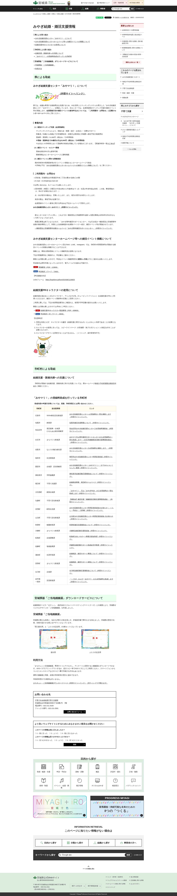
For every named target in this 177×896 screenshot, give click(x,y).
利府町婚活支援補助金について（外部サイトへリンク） (90, 525)
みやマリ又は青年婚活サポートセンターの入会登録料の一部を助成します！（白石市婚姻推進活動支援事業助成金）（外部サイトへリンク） (91, 439)
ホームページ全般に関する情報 (116, 884)
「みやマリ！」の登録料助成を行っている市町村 (53, 56)
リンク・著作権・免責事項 (115, 877)
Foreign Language (88, 2)
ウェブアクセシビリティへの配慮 (117, 880)
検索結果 (125, 97)
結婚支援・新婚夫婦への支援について (49, 53)
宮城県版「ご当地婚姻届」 (45, 65)
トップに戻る (39, 8)
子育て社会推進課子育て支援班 (46, 700)
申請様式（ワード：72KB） (49, 272)
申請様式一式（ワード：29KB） (53, 314)
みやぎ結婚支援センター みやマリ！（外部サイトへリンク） (55, 207)
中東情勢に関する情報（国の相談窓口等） (132, 42)
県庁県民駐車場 (93, 886)
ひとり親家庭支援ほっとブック (131, 131)
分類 (70, 8)
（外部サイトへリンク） (72, 93)
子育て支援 (60, 14)
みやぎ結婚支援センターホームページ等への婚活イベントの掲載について (62, 42)
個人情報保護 (134, 877)
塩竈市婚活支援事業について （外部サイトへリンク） (89, 423)
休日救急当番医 (135, 2)
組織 (86, 8)
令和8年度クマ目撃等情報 (130, 30)
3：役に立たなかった (70, 733)
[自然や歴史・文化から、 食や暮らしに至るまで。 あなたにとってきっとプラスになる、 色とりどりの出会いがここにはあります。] (60, 812)
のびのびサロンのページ (130, 116)
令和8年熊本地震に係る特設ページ (132, 35)
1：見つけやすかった (45, 740)
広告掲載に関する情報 (137, 880)
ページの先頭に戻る (88, 868)
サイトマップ (111, 887)
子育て (53, 14)
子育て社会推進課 (128, 88)
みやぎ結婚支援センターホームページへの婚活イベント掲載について (72, 165)
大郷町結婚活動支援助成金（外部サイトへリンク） (88, 531)
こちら (111, 143)
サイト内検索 (113, 8)
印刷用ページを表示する (122, 17)
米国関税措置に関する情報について (132, 49)
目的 (54, 8)
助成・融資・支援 (128, 93)
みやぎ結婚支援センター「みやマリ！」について (53, 38)
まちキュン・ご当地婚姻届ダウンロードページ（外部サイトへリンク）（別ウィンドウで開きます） (70, 683)
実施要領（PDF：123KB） (49, 267)
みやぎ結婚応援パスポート (131, 77)
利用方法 (38, 69)
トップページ (37, 14)
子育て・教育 (46, 14)
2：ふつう (54, 733)
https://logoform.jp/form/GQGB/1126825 (60, 280)
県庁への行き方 (77, 886)
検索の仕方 (141, 8)
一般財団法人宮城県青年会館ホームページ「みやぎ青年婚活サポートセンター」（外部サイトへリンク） (74, 228)
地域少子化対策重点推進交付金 (132, 82)
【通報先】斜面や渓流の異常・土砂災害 (132, 55)
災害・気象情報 (118, 2)
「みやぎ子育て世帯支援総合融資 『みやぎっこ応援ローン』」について (131, 123)
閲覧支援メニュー (104, 2)
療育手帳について (128, 143)
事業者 (102, 8)
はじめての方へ (135, 884)
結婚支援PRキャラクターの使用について (50, 45)
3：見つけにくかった (75, 740)
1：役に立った (42, 733)
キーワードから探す (45, 855)
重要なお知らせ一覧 (132, 62)
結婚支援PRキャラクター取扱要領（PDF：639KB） (60, 310)
